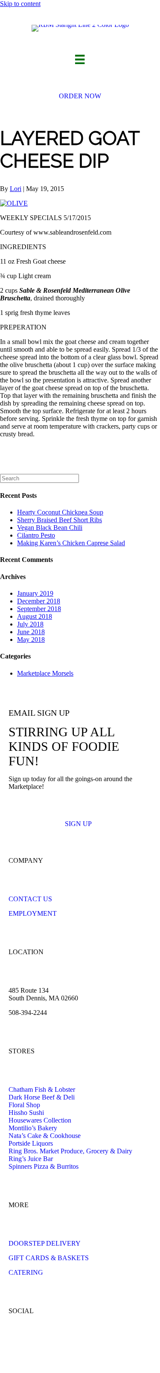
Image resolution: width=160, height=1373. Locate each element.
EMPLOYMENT (33, 913)
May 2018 (31, 639)
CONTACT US (30, 899)
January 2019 (35, 593)
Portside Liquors (31, 1143)
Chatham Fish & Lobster (42, 1089)
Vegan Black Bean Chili (49, 527)
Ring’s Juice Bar (31, 1158)
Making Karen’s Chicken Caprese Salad (71, 543)
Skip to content (20, 3)
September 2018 (39, 608)
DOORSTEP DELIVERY (45, 1243)
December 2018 (38, 601)
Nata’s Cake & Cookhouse (45, 1135)
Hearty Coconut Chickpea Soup (60, 512)
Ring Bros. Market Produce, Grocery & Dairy (70, 1151)
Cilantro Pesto (36, 535)
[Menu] (79, 59)
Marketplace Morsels (45, 673)
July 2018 (30, 624)
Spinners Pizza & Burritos (44, 1166)
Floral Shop (24, 1104)
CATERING (26, 1272)
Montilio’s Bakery (33, 1128)
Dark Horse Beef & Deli (42, 1097)
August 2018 (34, 616)
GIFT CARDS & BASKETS (49, 1257)
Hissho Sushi (26, 1112)
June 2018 (31, 631)
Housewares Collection (40, 1120)
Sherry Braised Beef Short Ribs (59, 519)
